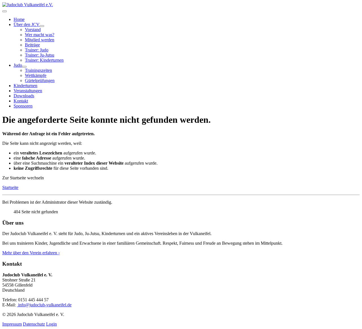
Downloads (24, 95)
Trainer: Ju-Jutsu (39, 55)
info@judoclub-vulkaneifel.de (44, 304)
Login (51, 324)
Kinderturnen (25, 85)
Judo (18, 65)
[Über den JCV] (42, 26)
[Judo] (24, 67)
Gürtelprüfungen (40, 80)
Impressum (12, 324)
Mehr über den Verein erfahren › (31, 252)
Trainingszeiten (38, 70)
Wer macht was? (39, 34)
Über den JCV (27, 24)
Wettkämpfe (35, 75)
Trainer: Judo (36, 50)
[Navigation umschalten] (4, 11)
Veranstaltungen (28, 90)
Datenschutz (34, 324)
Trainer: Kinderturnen (44, 60)
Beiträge (32, 44)
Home (19, 19)
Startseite (10, 187)
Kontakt (21, 100)
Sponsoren (23, 106)
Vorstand (33, 29)
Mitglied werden (39, 39)
